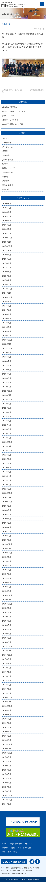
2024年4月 (6, 323)
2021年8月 (6, 459)
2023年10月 (7, 348)
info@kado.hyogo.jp (19, 873)
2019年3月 (6, 583)
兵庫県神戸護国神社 (10, 107)
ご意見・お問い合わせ (9, 852)
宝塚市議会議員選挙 (37, 90)
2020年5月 (6, 523)
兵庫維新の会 (7, 160)
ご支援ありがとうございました (12, 90)
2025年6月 (6, 263)
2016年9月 (6, 710)
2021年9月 (6, 455)
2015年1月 (6, 791)
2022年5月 (6, 421)
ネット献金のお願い (25, 848)
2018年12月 (7, 595)
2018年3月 (6, 634)
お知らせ (5, 138)
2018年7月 (6, 617)
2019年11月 (7, 548)
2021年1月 (6, 489)
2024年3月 (6, 327)
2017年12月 (7, 646)
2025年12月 (7, 238)
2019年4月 (6, 578)
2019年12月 (7, 544)
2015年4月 (6, 778)
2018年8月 (6, 612)
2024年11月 (7, 293)
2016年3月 (6, 732)
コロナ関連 (6, 143)
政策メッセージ (8, 168)
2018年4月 (6, 629)
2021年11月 (7, 446)
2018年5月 (6, 625)
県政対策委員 (7, 185)
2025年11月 (7, 242)
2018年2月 (6, 638)
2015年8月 (6, 761)
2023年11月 (7, 344)
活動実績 (5, 848)
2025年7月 (6, 259)
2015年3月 (6, 783)
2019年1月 (6, 591)
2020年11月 (7, 497)
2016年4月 (6, 727)
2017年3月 (6, 685)
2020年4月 (6, 527)
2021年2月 (6, 485)
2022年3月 (6, 429)
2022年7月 (6, 412)
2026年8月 (6, 204)
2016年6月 (6, 719)
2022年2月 (6, 434)
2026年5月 (6, 216)
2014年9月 (6, 804)
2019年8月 (6, 561)
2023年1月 (6, 387)
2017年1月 (6, 693)
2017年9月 (6, 659)
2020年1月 (6, 540)
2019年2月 (6, 587)
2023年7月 (6, 361)
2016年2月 (6, 736)
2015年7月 (6, 766)
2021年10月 (7, 450)
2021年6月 (6, 468)
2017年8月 (6, 663)
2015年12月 (7, 744)
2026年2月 (6, 229)
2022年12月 (7, 391)
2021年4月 (6, 476)
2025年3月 (6, 276)
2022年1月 (6, 438)
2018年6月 (6, 621)
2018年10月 (7, 604)
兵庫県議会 (6, 155)
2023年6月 (6, 365)
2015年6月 (6, 770)
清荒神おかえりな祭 (10, 120)
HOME (4, 844)
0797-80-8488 (11, 871)
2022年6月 (6, 416)
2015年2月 (6, 787)
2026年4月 (6, 221)
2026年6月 (6, 212)
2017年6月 (6, 672)
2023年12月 (7, 340)
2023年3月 (6, 378)
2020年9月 (6, 506)
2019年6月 (6, 570)
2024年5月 (6, 319)
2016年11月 (7, 702)
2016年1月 (6, 740)
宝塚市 (5, 164)
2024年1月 (6, 336)
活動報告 (5, 181)
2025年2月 (6, 280)
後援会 (13, 848)
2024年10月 (7, 297)
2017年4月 (6, 680)
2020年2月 (6, 536)
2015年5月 (6, 774)
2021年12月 (7, 442)
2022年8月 (6, 408)
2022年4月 (6, 425)
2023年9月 (6, 353)
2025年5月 (6, 267)
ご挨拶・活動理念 (15, 844)
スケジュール (7, 147)
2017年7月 (6, 668)
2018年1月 (6, 642)
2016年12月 (7, 698)
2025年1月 (6, 284)
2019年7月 (6, 565)
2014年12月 (7, 795)
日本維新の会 (7, 172)
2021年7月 (6, 463)
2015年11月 (7, 749)
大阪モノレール (8, 116)
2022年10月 (7, 399)
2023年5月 (6, 370)
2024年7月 (6, 310)
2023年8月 (6, 357)
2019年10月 (7, 553)
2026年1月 (6, 233)
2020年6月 (6, 519)
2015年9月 (6, 757)
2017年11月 (7, 651)
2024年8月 (6, 306)
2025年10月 (7, 246)
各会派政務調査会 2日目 (12, 124)
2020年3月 (6, 531)
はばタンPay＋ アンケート (13, 111)
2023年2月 (6, 382)
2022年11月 (7, 395)
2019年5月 (6, 574)
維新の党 (5, 189)
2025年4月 (6, 272)
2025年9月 (6, 250)
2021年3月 (6, 480)
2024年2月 (6, 331)
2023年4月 (6, 374)
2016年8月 (6, 715)
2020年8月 (6, 510)
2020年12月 (7, 493)
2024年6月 (6, 314)
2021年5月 (6, 472)
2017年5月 (6, 676)
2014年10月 (7, 800)
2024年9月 (6, 301)
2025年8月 (6, 255)
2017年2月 (6, 689)
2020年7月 (6, 514)
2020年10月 (7, 502)
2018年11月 (7, 600)
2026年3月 (6, 225)
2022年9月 (6, 404)
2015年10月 (7, 753)
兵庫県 (5, 151)
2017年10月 (7, 655)
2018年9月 (6, 608)
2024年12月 (7, 289)
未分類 (5, 177)
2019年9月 (6, 557)
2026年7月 (6, 208)
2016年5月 (6, 723)
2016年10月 (7, 706)
